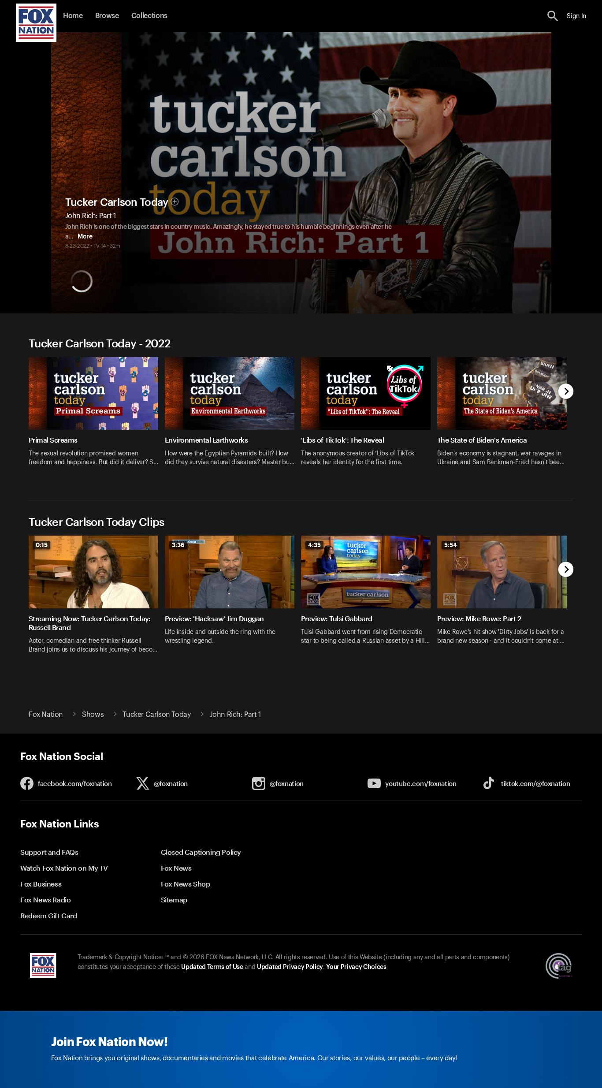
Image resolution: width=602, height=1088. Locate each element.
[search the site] (553, 16)
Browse (107, 15)
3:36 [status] (178, 544)
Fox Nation (46, 714)
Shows (93, 714)
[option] (97, 417)
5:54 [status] (450, 544)
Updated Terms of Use (212, 967)
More (85, 237)
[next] (566, 392)
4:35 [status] (314, 544)
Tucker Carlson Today (116, 202)
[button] (553, 16)
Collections (149, 15)
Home (73, 15)
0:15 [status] (42, 544)
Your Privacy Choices (356, 967)
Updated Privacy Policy (290, 967)
